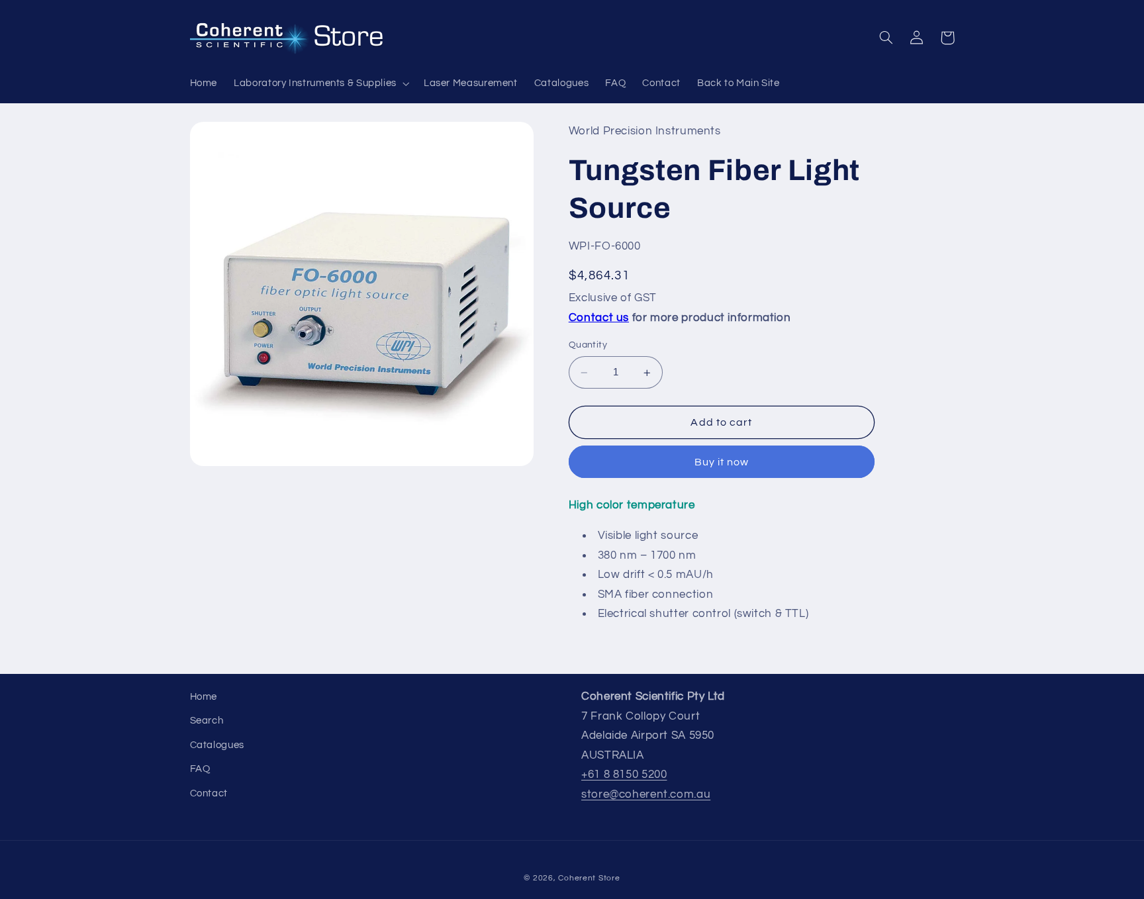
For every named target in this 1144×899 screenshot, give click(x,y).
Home (204, 697)
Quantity (588, 345)
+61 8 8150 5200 (624, 775)
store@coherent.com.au (645, 794)
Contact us (599, 318)
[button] (321, 83)
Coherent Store (589, 878)
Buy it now (721, 462)
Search (207, 721)
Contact (209, 793)
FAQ (200, 769)
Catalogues (217, 745)
